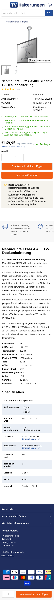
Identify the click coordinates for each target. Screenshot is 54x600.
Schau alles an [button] (29, 439)
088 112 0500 (7, 555)
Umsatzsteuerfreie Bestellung (13, 147)
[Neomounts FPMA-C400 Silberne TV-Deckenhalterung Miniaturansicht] (6, 70)
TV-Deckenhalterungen (16, 21)
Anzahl (4, 151)
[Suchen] (49, 13)
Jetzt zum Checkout (27, 175)
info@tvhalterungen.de (12, 552)
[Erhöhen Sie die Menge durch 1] (27, 157)
